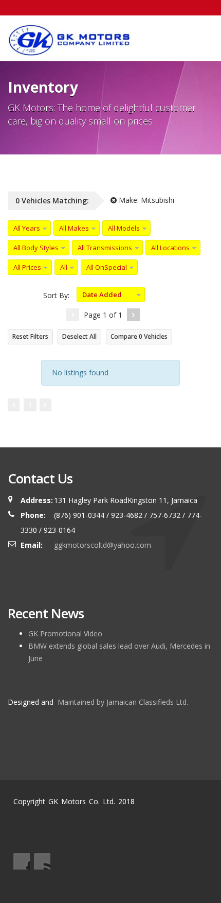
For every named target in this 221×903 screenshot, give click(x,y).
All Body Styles (36, 247)
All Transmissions (105, 247)
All (63, 267)
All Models (124, 228)
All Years (26, 228)
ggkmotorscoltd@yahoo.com (102, 545)
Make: (145, 200)
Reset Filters (30, 336)
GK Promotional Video (65, 633)
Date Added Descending (99, 296)
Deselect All (79, 336)
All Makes (74, 228)
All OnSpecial (106, 267)
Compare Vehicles (139, 336)
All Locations (170, 247)
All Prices (27, 267)
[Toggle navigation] (198, 34)
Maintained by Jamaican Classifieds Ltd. (122, 702)
